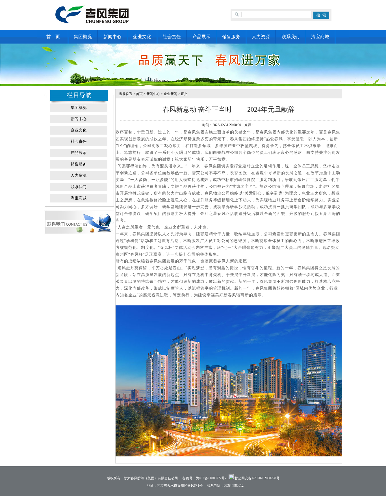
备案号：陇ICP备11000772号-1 (205, 478)
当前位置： (126, 94)
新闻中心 (112, 36)
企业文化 (142, 36)
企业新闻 (170, 94)
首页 (139, 94)
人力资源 (261, 36)
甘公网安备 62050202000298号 (256, 478)
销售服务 (231, 36)
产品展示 (201, 36)
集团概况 (83, 36)
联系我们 (290, 36)
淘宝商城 (320, 36)
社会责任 (172, 36)
